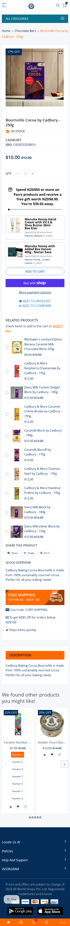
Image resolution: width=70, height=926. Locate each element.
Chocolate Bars (25, 31)
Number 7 (17, 791)
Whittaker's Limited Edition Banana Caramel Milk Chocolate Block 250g (43, 344)
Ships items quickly (22, 630)
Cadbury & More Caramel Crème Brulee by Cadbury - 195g (43, 411)
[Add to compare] (25, 806)
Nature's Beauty (34, 235)
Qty (8, 173)
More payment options (35, 292)
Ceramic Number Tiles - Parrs (24, 742)
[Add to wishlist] (18, 806)
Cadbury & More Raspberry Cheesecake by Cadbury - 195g (42, 368)
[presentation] (5, 764)
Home (6, 31)
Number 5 (17, 776)
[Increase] (32, 174)
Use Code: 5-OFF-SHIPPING (29, 610)
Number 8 (17, 798)
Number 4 (17, 769)
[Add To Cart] (10, 807)
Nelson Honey (33, 259)
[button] (30, 817)
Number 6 (17, 783)
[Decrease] (18, 174)
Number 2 (17, 754)
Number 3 (17, 761)
